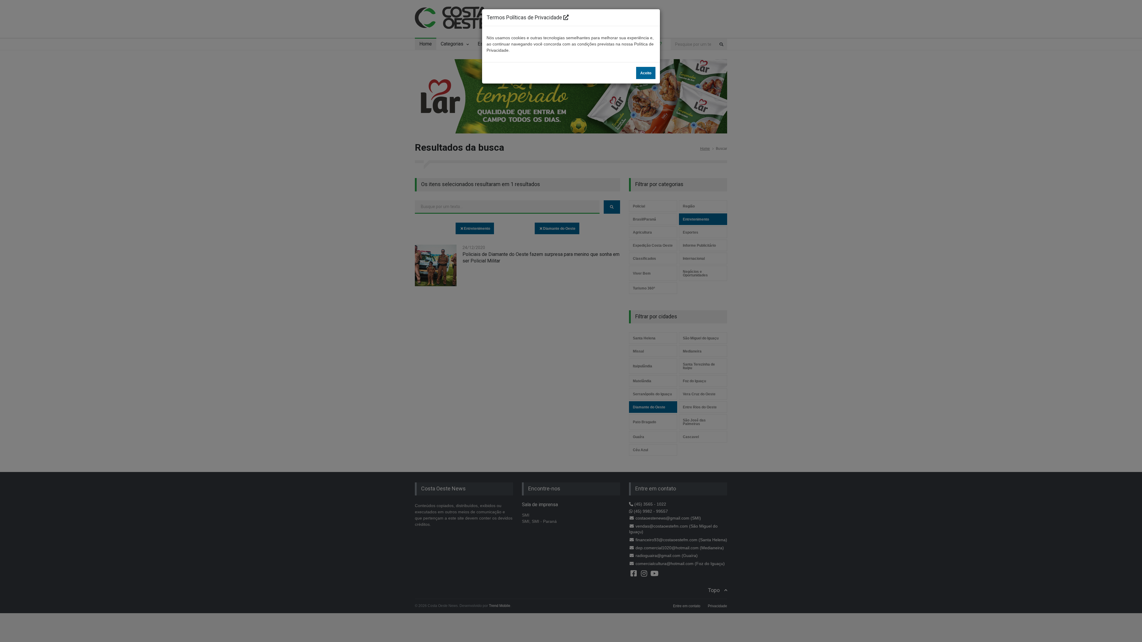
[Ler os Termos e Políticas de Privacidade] (566, 17)
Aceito (645, 73)
